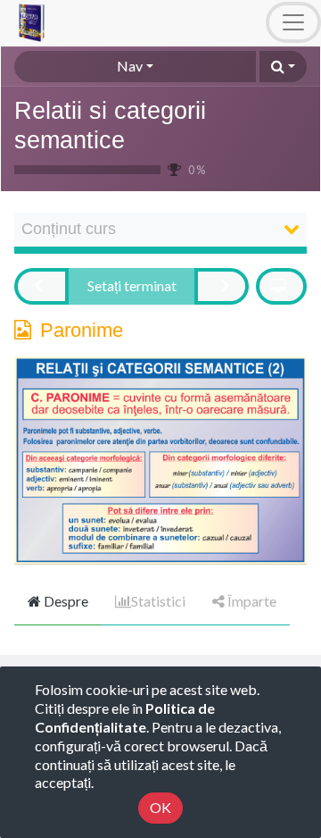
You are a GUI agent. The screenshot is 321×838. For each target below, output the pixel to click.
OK (160, 807)
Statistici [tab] (158, 600)
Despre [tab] (64, 600)
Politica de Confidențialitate (125, 717)
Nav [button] (130, 65)
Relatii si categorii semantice (110, 125)
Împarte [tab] (250, 600)
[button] (283, 66)
